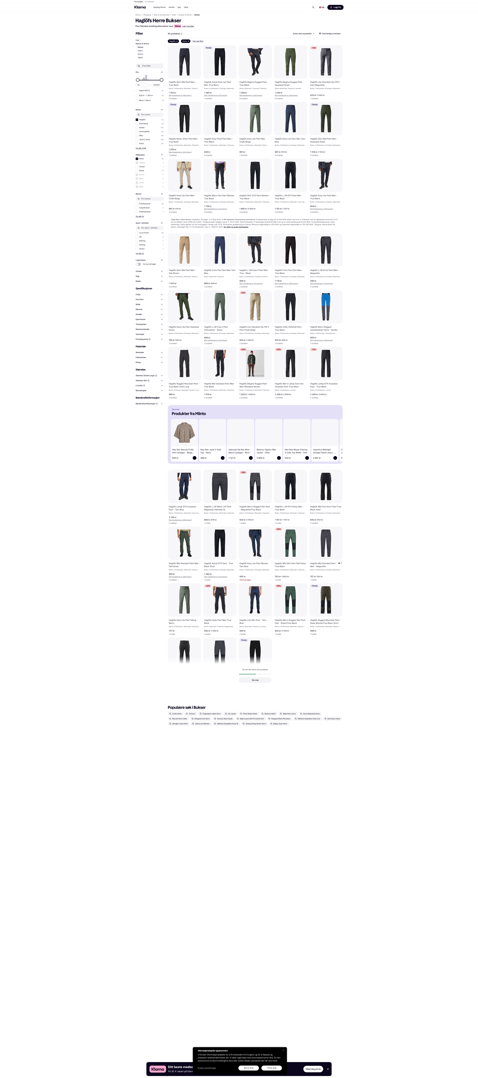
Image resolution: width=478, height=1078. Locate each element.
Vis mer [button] (255, 680)
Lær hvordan (188, 26)
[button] (321, 7)
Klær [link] (174, 15)
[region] (240, 1060)
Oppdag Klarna (159, 7)
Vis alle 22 (140, 253)
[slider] (137, 80)
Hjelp (186, 7)
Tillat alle (271, 1068)
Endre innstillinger (207, 1068)
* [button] (180, 95)
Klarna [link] (138, 15)
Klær (138, 40)
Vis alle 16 (140, 216)
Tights (140, 58)
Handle (172, 7)
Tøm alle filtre (197, 41)
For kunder (138, 2)
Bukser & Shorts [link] (185, 15)
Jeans (140, 51)
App (179, 7)
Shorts (140, 54)
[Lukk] (283, 1050)
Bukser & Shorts (142, 44)
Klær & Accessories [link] (161, 15)
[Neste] (337, 439)
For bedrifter (149, 2)
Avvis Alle (249, 1068)
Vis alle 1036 (141, 148)
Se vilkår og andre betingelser (236, 227)
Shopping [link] (147, 15)
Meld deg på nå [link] (313, 1069)
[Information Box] (181, 33)
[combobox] (303, 34)
